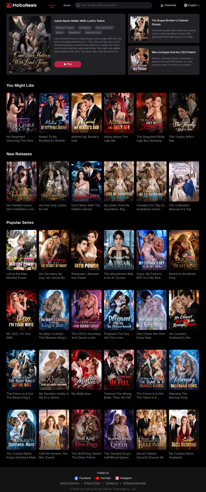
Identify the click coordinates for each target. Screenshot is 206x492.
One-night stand (104, 27)
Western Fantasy (65, 27)
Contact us (112, 483)
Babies (59, 32)
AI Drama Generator (134, 483)
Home (52, 5)
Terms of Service (69, 483)
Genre (67, 5)
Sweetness (74, 32)
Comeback (84, 27)
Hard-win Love (93, 32)
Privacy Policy (92, 483)
